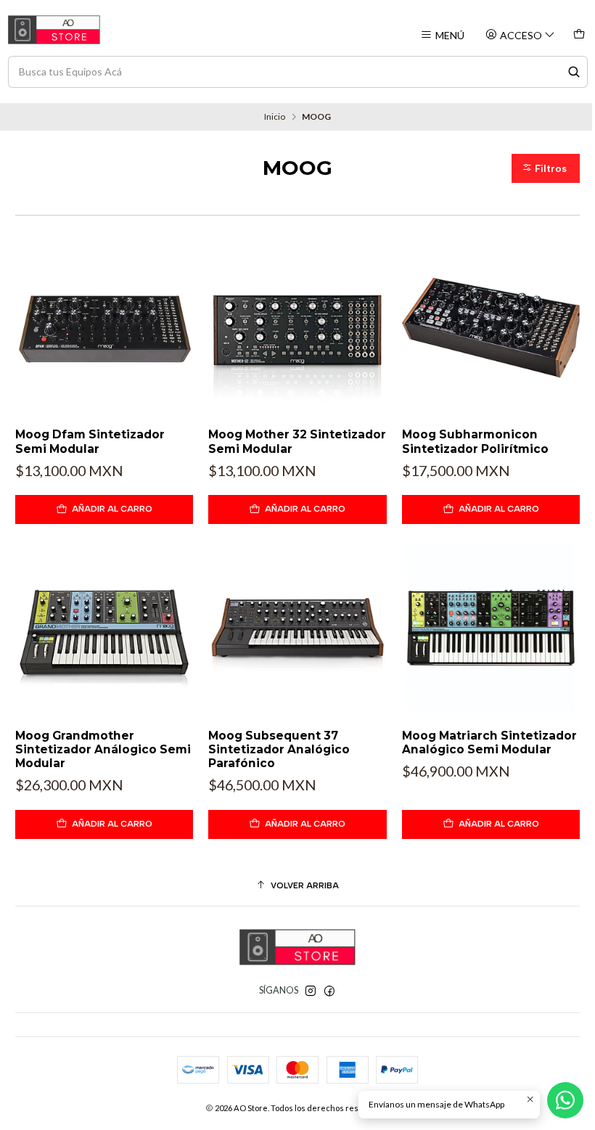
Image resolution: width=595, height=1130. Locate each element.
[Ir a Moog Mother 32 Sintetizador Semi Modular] (297, 328)
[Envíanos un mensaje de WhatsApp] (565, 1100)
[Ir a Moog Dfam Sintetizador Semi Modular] (104, 328)
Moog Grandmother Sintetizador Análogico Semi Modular (103, 750)
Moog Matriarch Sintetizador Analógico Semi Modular (489, 742)
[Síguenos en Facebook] (329, 991)
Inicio (274, 116)
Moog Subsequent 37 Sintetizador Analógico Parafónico (279, 750)
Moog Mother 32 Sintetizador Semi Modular (297, 441)
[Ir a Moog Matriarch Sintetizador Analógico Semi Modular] (491, 628)
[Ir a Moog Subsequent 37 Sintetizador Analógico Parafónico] (297, 628)
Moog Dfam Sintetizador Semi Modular (90, 441)
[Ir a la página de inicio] (54, 29)
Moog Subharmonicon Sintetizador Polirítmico (475, 441)
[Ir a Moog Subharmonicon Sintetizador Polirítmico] (491, 328)
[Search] (573, 71)
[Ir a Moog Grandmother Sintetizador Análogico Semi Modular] (104, 628)
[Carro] (578, 35)
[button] (546, 168)
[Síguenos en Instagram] (310, 991)
